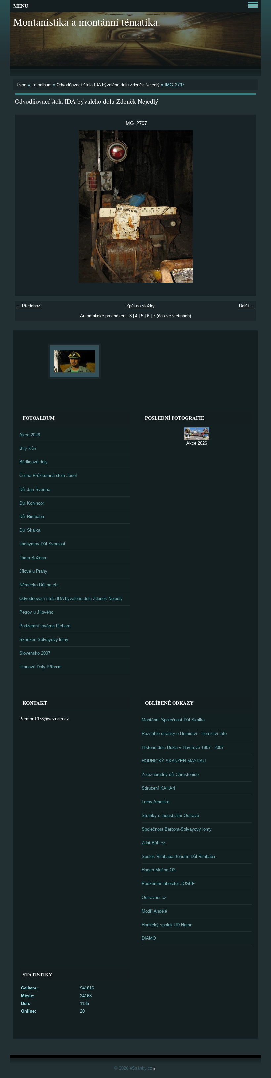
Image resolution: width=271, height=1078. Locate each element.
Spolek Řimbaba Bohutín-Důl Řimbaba (178, 856)
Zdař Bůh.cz (153, 842)
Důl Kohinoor (31, 503)
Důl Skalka (29, 530)
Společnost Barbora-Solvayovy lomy (177, 829)
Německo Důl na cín (38, 584)
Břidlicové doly (33, 461)
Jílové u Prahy (33, 571)
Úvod (21, 84)
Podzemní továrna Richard (44, 625)
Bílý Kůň (27, 448)
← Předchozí (29, 305)
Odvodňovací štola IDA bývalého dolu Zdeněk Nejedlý (108, 84)
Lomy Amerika (155, 801)
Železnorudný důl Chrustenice (170, 774)
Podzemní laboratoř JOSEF (168, 883)
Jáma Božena (32, 557)
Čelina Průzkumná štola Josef (48, 475)
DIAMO (149, 938)
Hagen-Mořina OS (159, 870)
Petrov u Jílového (36, 612)
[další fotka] (245, 206)
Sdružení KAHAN (158, 788)
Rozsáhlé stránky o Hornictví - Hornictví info (184, 733)
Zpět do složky (140, 305)
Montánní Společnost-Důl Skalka (173, 719)
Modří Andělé (154, 911)
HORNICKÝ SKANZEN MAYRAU (174, 760)
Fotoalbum (41, 84)
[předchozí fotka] (25, 206)
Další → (246, 305)
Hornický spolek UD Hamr (166, 924)
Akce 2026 (29, 434)
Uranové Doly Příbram (40, 666)
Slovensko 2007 (34, 653)
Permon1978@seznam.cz (44, 718)
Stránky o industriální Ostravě (170, 815)
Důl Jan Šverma (34, 489)
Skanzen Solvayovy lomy (43, 639)
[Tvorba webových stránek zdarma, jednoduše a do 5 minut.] (154, 1068)
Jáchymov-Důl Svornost (42, 543)
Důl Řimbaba (31, 516)
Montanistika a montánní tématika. (86, 21)
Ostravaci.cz (154, 897)
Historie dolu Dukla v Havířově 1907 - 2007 (183, 747)
